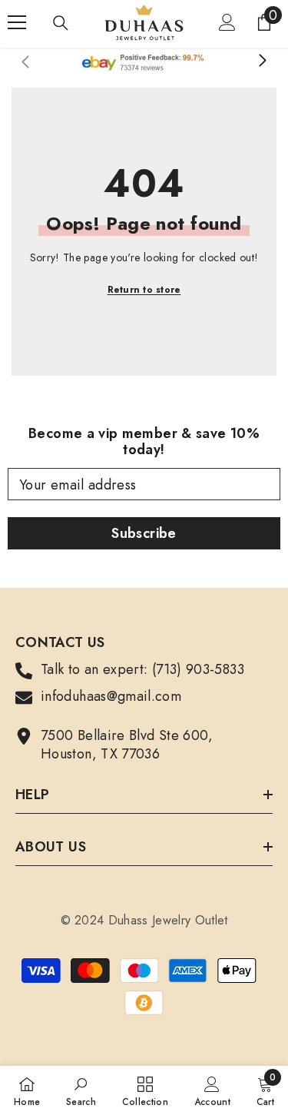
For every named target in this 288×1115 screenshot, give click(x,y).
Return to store (144, 290)
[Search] (60, 23)
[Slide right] (261, 61)
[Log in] (227, 22)
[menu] (17, 22)
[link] (81, 1090)
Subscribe (143, 533)
